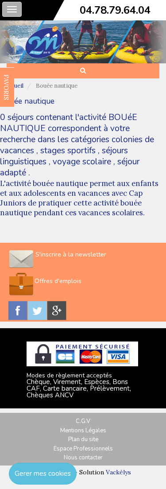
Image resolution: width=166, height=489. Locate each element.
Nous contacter (83, 458)
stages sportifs (68, 150)
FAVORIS (6, 87)
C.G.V (83, 421)
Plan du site (83, 439)
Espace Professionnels (83, 449)
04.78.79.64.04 (115, 10)
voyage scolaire (82, 161)
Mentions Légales (83, 431)
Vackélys (118, 472)
